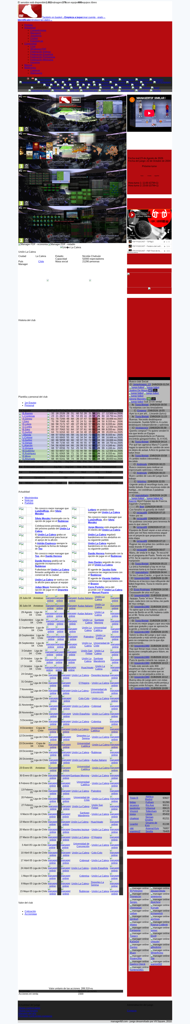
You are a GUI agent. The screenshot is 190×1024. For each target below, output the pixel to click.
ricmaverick (157, 913)
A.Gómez (27, 418)
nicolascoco (142, 428)
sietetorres (156, 896)
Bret (142, 506)
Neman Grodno (149, 818)
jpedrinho (135, 808)
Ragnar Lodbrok (159, 924)
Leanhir (134, 824)
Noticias (29, 500)
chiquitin (155, 941)
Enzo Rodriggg (142, 589)
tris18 (153, 936)
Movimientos (31, 497)
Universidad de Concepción (99, 690)
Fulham (150, 802)
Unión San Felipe (86, 652)
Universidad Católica (100, 629)
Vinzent (134, 811)
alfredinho (156, 947)
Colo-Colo (84, 698)
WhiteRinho (157, 953)
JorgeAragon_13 (142, 384)
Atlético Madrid (149, 798)
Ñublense (96, 752)
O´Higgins (84, 683)
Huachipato (87, 667)
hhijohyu (141, 481)
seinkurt (134, 919)
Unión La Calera (99, 598)
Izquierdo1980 (141, 578)
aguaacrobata (158, 891)
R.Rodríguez (29, 453)
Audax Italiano (85, 598)
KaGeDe (134, 941)
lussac (154, 930)
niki (132, 828)
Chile (41, 261)
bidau (133, 802)
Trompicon (135, 896)
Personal (29, 405)
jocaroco (134, 805)
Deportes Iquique (100, 675)
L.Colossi (27, 437)
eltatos (133, 924)
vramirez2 (135, 831)
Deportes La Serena (83, 737)
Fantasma (135, 930)
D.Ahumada (28, 459)
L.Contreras (28, 416)
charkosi (134, 818)
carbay (133, 913)
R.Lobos (26, 424)
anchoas (155, 919)
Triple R (134, 798)
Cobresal (96, 706)
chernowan (136, 907)
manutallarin (141, 495)
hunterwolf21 (137, 970)
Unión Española (81, 714)
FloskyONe (136, 958)
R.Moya (26, 456)
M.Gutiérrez (28, 451)
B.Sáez (26, 429)
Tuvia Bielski (142, 404)
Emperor (141, 410)
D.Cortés (27, 427)
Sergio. (133, 902)
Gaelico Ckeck (137, 964)
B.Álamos (27, 413)
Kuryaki (155, 907)
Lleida (149, 814)
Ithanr (133, 953)
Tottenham (151, 811)
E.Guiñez (27, 432)
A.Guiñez (27, 440)
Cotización (30, 911)
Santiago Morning (99, 621)
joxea (133, 814)
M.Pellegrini (136, 891)
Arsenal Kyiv (152, 828)
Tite (153, 958)
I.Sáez (25, 421)
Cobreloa (96, 721)
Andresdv (142, 464)
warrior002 (156, 964)
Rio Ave (150, 805)
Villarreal (150, 808)
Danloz (133, 947)
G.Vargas (27, 443)
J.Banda (26, 435)
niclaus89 (142, 512)
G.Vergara (27, 448)
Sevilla (149, 831)
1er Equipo (30, 402)
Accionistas (31, 914)
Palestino (89, 636)
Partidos (29, 503)
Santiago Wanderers (99, 659)
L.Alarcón (27, 445)
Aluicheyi (155, 902)
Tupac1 (134, 936)
